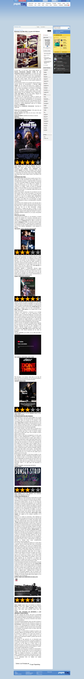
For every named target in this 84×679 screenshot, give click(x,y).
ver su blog (47, 44)
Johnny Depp (46, 78)
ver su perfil (47, 43)
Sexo (35, 5)
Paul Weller (45, 129)
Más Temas (66, 5)
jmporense (64, 47)
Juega (59, 59)
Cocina (39, 5)
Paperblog (20, 4)
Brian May (45, 74)
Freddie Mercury (46, 85)
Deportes (59, 3)
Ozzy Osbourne (46, 103)
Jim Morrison (46, 114)
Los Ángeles (45, 89)
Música (39, 3)
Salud (43, 5)
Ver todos (46, 65)
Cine (44, 136)
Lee (44, 112)
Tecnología (54, 3)
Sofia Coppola (46, 98)
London (45, 109)
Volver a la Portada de (22, 663)
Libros (43, 3)
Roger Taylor (46, 83)
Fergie (45, 96)
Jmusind (64, 42)
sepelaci (64, 39)
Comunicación (48, 3)
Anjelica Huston (46, 92)
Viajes (51, 5)
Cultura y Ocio (46, 138)
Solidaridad (61, 5)
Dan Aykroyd (46, 118)
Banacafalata (28, 32)
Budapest (45, 72)
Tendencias (55, 5)
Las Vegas (45, 127)
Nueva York (45, 125)
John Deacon (46, 87)
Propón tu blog (57, 32)
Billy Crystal (45, 116)
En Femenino (31, 5)
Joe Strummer (46, 69)
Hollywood (45, 76)
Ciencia (47, 5)
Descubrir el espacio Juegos (59, 72)
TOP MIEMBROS (63, 37)
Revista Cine (17, 26)
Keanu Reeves (46, 107)
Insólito (64, 3)
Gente (68, 3)
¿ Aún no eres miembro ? (59, 31)
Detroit (45, 94)
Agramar (64, 44)
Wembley (45, 105)
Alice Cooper (46, 123)
